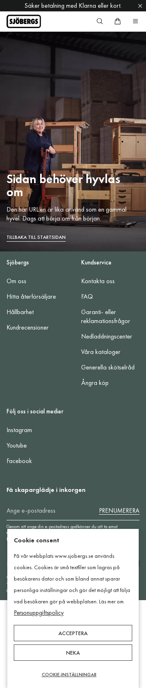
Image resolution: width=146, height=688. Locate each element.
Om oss (16, 281)
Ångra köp (95, 382)
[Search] (100, 21)
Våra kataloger (100, 351)
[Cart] (118, 21)
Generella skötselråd (108, 367)
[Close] (140, 5)
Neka (73, 652)
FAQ (87, 296)
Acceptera (73, 633)
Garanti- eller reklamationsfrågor (105, 316)
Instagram (19, 430)
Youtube (16, 445)
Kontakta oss (98, 281)
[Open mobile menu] (135, 21)
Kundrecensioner (27, 327)
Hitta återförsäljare (31, 296)
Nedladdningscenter (106, 336)
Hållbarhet (20, 312)
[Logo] (23, 21)
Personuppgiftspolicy (39, 613)
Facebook (19, 460)
